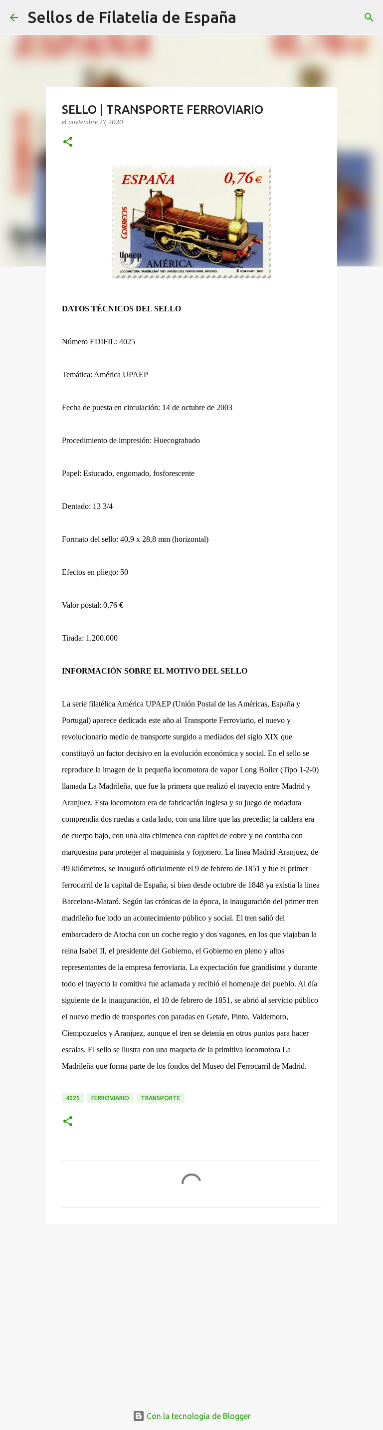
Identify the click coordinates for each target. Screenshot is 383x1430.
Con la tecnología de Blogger (198, 1416)
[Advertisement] (191, 1309)
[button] (68, 142)
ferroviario (110, 1098)
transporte (161, 1098)
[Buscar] (250, 17)
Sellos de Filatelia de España (132, 17)
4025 (73, 1098)
